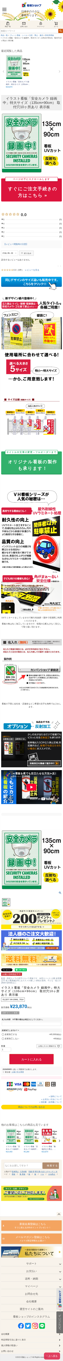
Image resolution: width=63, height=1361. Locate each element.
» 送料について (55, 1096)
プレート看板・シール (18, 35)
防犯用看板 (49, 35)
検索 (60, 31)
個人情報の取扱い (9, 1345)
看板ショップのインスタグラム (31, 1316)
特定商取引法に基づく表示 (13, 1340)
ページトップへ (59, 1214)
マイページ (40, 26)
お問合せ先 (31, 1293)
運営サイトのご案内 (31, 1309)
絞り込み (27, 253)
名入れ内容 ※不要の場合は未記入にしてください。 (23, 1019)
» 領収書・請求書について (50, 1102)
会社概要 (31, 1301)
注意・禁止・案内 (36, 35)
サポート (31, 1263)
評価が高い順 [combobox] (7, 253)
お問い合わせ (7, 1351)
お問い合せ (24, 26)
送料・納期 (31, 1278)
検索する (52, 1165)
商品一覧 (8, 26)
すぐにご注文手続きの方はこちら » (32, 188)
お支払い (31, 1271)
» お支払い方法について (51, 1099)
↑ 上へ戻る (52, 1356)
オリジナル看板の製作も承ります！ (31, 461)
